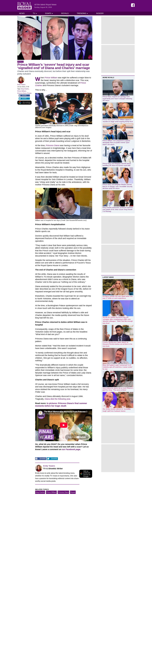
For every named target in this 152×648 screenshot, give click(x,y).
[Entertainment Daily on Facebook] (133, 5)
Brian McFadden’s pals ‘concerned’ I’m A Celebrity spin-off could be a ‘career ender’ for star (118, 367)
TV (35, 13)
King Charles (25, 89)
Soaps (49, 13)
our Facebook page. (71, 449)
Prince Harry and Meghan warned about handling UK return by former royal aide (117, 164)
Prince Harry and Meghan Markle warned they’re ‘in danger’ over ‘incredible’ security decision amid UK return (117, 186)
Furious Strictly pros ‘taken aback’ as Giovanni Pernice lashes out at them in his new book (117, 344)
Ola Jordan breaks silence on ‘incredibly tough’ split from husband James (117, 410)
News (22, 13)
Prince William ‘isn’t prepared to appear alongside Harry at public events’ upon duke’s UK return (116, 142)
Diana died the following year (57, 399)
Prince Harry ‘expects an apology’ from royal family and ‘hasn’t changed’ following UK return (117, 98)
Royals (65, 13)
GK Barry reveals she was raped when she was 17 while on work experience (118, 297)
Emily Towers (21, 84)
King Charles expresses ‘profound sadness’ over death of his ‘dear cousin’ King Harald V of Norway (118, 209)
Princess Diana (22, 93)
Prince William (21, 91)
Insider (100, 13)
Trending (82, 13)
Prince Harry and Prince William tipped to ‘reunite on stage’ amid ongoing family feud (118, 120)
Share (24, 95)
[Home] (24, 5)
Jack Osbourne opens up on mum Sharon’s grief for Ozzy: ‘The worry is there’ (118, 389)
